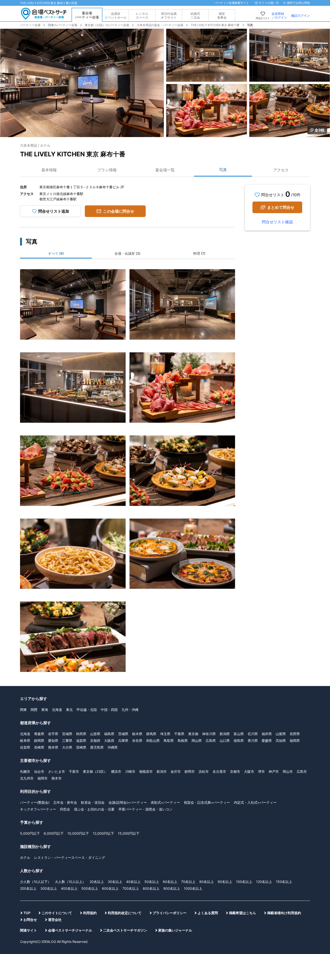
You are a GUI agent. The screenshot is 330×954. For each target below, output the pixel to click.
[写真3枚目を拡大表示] (73, 387)
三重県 (67, 740)
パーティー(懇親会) (35, 802)
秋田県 (81, 734)
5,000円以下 (30, 833)
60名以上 (170, 882)
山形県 (95, 734)
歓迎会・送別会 (93, 802)
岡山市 (288, 771)
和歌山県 (153, 740)
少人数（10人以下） (35, 882)
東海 (44, 710)
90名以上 (225, 882)
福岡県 (295, 740)
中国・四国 (109, 710)
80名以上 (206, 882)
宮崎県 (81, 747)
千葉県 (179, 734)
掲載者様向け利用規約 (284, 913)
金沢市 (176, 771)
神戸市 (274, 771)
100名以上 (244, 882)
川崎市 (130, 771)
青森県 (39, 734)
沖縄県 (113, 747)
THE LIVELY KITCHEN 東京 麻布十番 (215, 25)
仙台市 (39, 771)
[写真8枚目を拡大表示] (182, 553)
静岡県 (39, 740)
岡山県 (197, 740)
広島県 (211, 740)
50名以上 (151, 882)
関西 (34, 710)
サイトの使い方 (269, 3)
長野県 (295, 734)
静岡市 (190, 771)
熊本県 (53, 747)
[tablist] (127, 254)
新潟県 (225, 734)
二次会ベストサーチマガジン (125, 930)
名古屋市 (219, 771)
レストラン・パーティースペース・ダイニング (69, 857)
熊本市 (56, 778)
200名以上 (28, 888)
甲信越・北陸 (87, 710)
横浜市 (116, 771)
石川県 (253, 734)
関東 (23, 710)
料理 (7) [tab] (199, 253)
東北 (69, 710)
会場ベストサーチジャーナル (70, 930)
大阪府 (109, 740)
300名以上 (48, 888)
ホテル (25, 857)
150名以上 (284, 882)
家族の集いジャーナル (175, 930)
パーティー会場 (30, 25)
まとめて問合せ (280, 207)
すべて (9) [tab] (56, 253)
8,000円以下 (54, 833)
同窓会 (65, 809)
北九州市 (27, 778)
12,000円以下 (103, 833)
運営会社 (55, 920)
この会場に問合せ (118, 211)
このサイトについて (57, 913)
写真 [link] (250, 25)
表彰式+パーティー (165, 802)
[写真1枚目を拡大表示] (73, 304)
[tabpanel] (127, 468)
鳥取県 (169, 740)
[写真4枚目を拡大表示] (182, 387)
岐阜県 (25, 740)
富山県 (239, 734)
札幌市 (25, 771)
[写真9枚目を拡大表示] (73, 636)
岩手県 (53, 734)
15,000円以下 (128, 833)
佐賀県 (25, 747)
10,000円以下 (78, 833)
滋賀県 (81, 740)
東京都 (193, 734)
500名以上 (89, 888)
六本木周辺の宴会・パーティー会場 (160, 25)
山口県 (225, 740)
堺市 (261, 771)
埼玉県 (165, 734)
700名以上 (130, 888)
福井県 (267, 734)
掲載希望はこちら (242, 913)
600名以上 (110, 888)
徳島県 (239, 740)
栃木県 (137, 734)
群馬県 (151, 734)
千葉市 (74, 771)
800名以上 (151, 888)
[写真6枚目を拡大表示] (182, 470)
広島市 (302, 771)
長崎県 (39, 747)
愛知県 (53, 740)
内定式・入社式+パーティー (255, 802)
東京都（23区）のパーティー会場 (107, 25)
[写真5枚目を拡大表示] (73, 470)
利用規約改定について (125, 913)
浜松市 (204, 771)
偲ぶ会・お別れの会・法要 (94, 809)
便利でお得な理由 (298, 3)
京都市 (235, 771)
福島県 (109, 734)
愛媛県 (267, 740)
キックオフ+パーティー (38, 809)
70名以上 (188, 882)
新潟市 (162, 771)
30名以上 (115, 882)
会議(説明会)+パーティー (127, 802)
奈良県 (137, 740)
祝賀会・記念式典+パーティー (207, 802)
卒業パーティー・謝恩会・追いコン (145, 809)
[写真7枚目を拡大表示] (73, 553)
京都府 (95, 740)
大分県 (67, 747)
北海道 (57, 710)
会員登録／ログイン (279, 15)
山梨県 (281, 734)
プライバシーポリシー (170, 913)
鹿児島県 (97, 747)
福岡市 (42, 778)
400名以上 (69, 888)
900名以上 (171, 888)
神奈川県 (209, 734)
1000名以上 (193, 888)
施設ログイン (300, 15)
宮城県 (67, 734)
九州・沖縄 (130, 710)
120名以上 (264, 882)
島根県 (183, 740)
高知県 (281, 740)
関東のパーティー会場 (62, 25)
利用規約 (90, 913)
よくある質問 (208, 913)
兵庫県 (123, 740)
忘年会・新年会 (65, 802)
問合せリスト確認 (277, 221)
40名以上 (133, 882)
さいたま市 (56, 771)
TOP (26, 913)
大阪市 (249, 771)
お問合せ (30, 920)
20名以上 (97, 882)
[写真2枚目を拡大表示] (182, 304)
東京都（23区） (95, 771)
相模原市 (146, 771)
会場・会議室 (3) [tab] (127, 253)
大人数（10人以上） (70, 882)
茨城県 (123, 734)
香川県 (253, 740)
